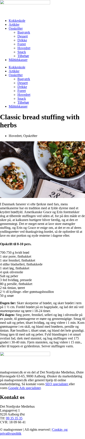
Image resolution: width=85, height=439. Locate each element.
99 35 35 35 (14, 418)
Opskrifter (16, 28)
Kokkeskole (17, 20)
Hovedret (23, 48)
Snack (21, 52)
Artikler (14, 24)
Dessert (22, 36)
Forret (21, 44)
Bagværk (23, 32)
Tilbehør (23, 56)
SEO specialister (57, 384)
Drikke (22, 40)
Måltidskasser (18, 60)
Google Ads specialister (24, 388)
